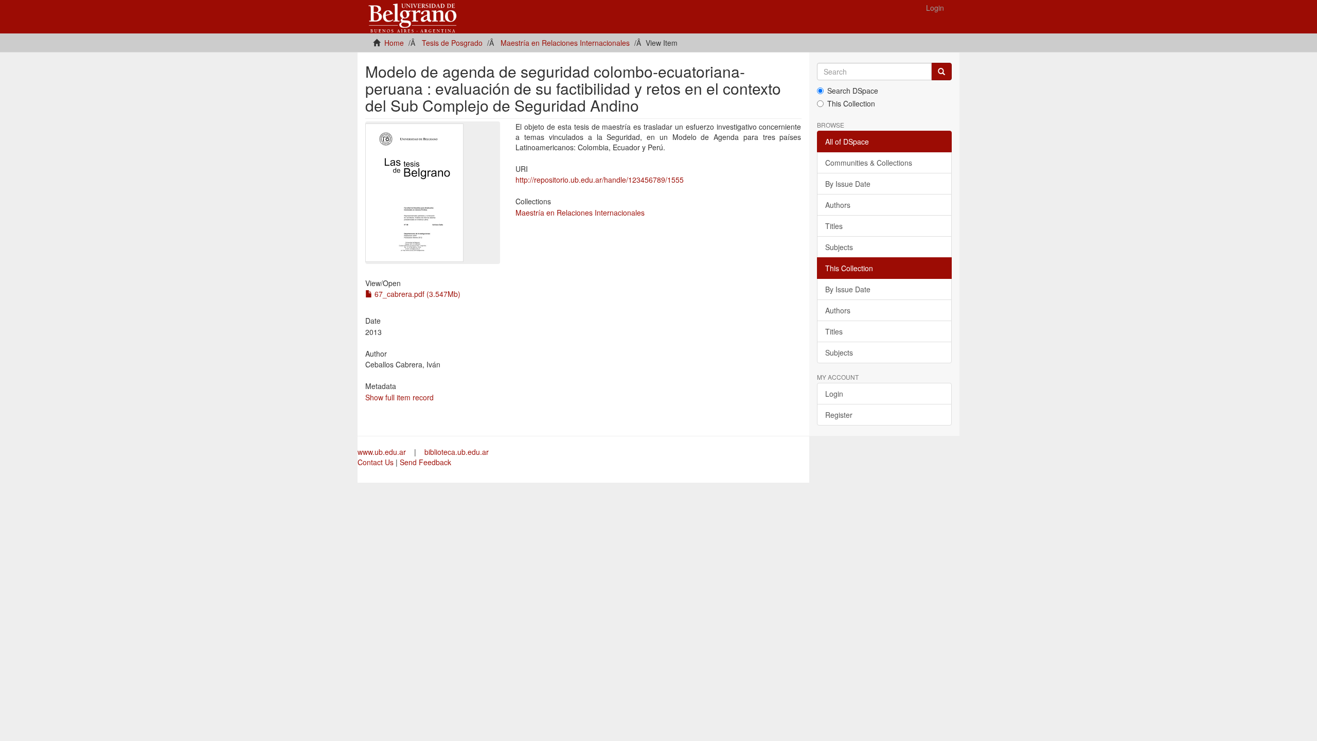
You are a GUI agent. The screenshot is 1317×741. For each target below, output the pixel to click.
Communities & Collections (868, 162)
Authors (837, 205)
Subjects (839, 247)
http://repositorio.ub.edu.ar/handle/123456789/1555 (599, 179)
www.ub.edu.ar (383, 452)
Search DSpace (852, 90)
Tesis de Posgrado (452, 43)
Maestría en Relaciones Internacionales (565, 43)
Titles (834, 226)
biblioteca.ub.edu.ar (456, 452)
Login (834, 394)
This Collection (851, 103)
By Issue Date (847, 184)
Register (838, 415)
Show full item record (399, 397)
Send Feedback (425, 462)
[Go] (941, 71)
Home (394, 43)
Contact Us (376, 462)
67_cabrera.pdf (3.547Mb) (416, 294)
